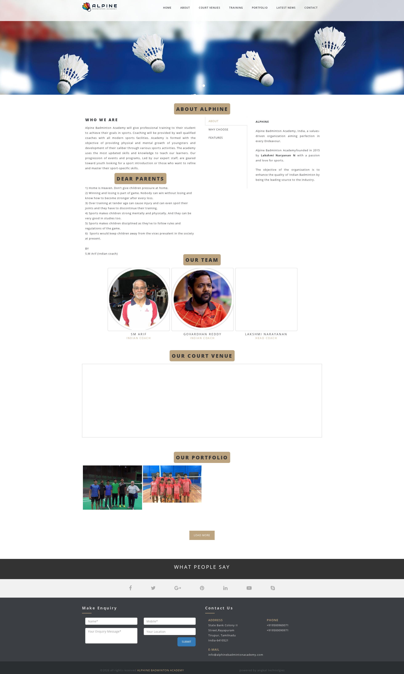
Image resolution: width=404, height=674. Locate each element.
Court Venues (209, 7)
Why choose (218, 129)
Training (236, 7)
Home (167, 7)
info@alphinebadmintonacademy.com (235, 655)
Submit (186, 641)
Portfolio (260, 7)
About (185, 7)
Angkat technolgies (271, 670)
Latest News (286, 7)
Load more (202, 535)
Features (216, 138)
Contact (311, 7)
